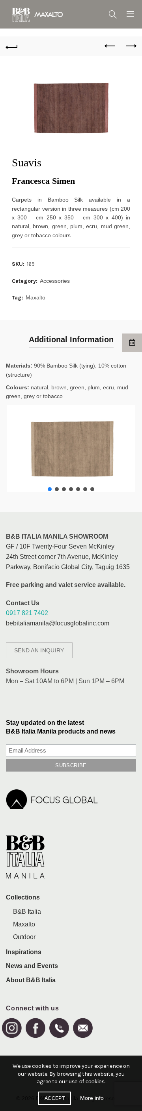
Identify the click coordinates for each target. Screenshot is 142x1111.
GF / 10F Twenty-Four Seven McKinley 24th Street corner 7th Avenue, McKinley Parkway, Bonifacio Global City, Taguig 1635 (68, 556)
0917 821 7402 (27, 613)
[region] (71, 448)
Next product (130, 46)
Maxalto (35, 297)
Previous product (110, 46)
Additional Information (71, 339)
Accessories (55, 281)
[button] (50, 489)
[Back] (12, 46)
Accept (55, 1098)
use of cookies (87, 1081)
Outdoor (24, 937)
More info (92, 1098)
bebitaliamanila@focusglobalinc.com (57, 623)
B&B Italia (27, 911)
